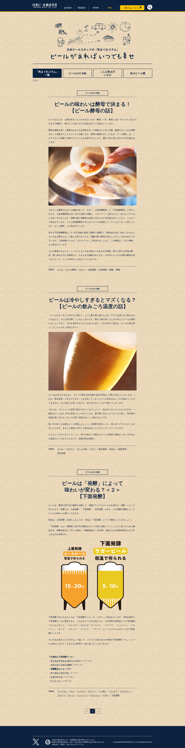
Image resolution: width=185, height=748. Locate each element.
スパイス (81, 691)
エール (60, 270)
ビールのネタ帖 (77, 73)
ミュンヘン (82, 695)
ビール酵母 (71, 270)
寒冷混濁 (103, 449)
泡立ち (112, 449)
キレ (72, 691)
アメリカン (62, 691)
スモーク (92, 691)
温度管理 (122, 449)
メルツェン (95, 695)
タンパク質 (82, 449)
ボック (71, 695)
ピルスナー (125, 691)
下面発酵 (103, 270)
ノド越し (103, 691)
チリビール (55, 681)
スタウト (70, 449)
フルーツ (61, 695)
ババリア (113, 691)
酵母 (118, 270)
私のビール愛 (137, 73)
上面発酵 (92, 270)
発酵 (111, 270)
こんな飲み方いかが (107, 73)
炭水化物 (61, 453)
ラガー (35, 80)
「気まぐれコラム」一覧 (47, 73)
